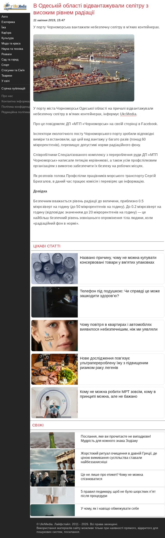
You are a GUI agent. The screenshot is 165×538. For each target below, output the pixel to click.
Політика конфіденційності (20, 106)
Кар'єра (6, 32)
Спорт (5, 64)
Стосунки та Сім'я (13, 70)
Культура (8, 38)
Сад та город (10, 59)
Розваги (7, 54)
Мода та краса (11, 43)
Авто (5, 16)
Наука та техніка (12, 48)
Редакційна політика (16, 112)
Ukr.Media (128, 114)
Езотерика (8, 22)
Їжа (4, 27)
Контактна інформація (17, 101)
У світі (6, 81)
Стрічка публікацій (13, 88)
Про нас (7, 96)
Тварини (7, 75)
